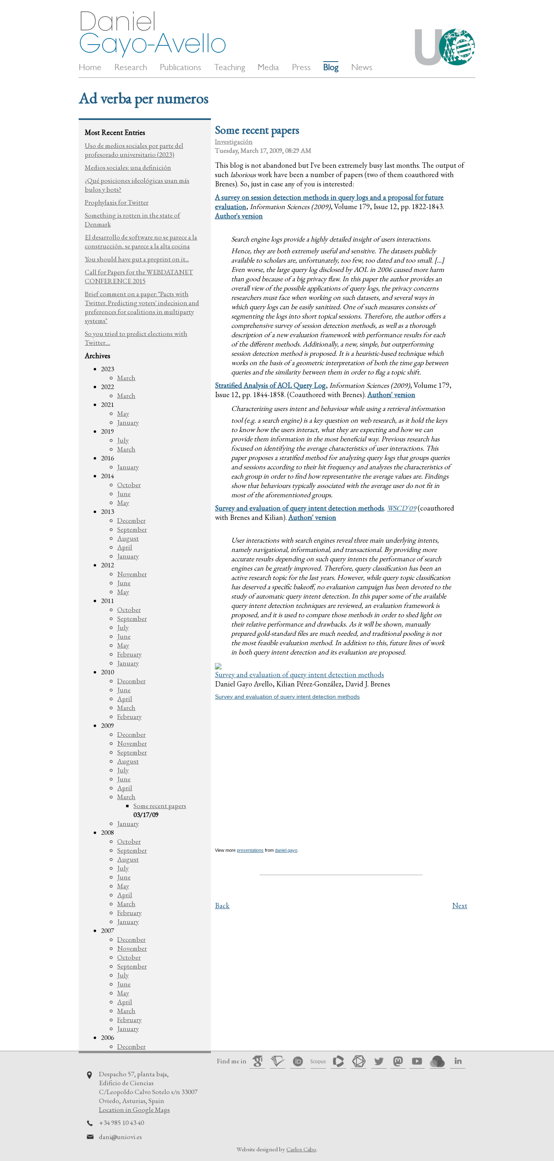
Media (268, 67)
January (128, 422)
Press (301, 67)
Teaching (229, 67)
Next (459, 905)
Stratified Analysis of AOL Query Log (270, 385)
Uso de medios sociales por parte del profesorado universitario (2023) (134, 150)
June (124, 493)
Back (222, 905)
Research (130, 67)
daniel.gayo (286, 850)
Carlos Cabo (301, 1149)
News (361, 67)
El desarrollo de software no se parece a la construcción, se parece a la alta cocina (141, 241)
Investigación (234, 141)
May (123, 413)
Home (90, 67)
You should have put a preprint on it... (137, 258)
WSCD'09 (401, 508)
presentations (250, 850)
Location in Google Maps (134, 1109)
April (124, 547)
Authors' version (391, 394)
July (123, 440)
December (131, 520)
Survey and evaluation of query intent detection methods (299, 508)
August (128, 538)
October (129, 484)
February (129, 654)
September (132, 529)
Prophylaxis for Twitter (116, 202)
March (126, 377)
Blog (330, 67)
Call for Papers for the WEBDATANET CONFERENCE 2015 (139, 276)
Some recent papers (159, 805)
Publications (180, 67)
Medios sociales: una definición (128, 167)
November (132, 573)
